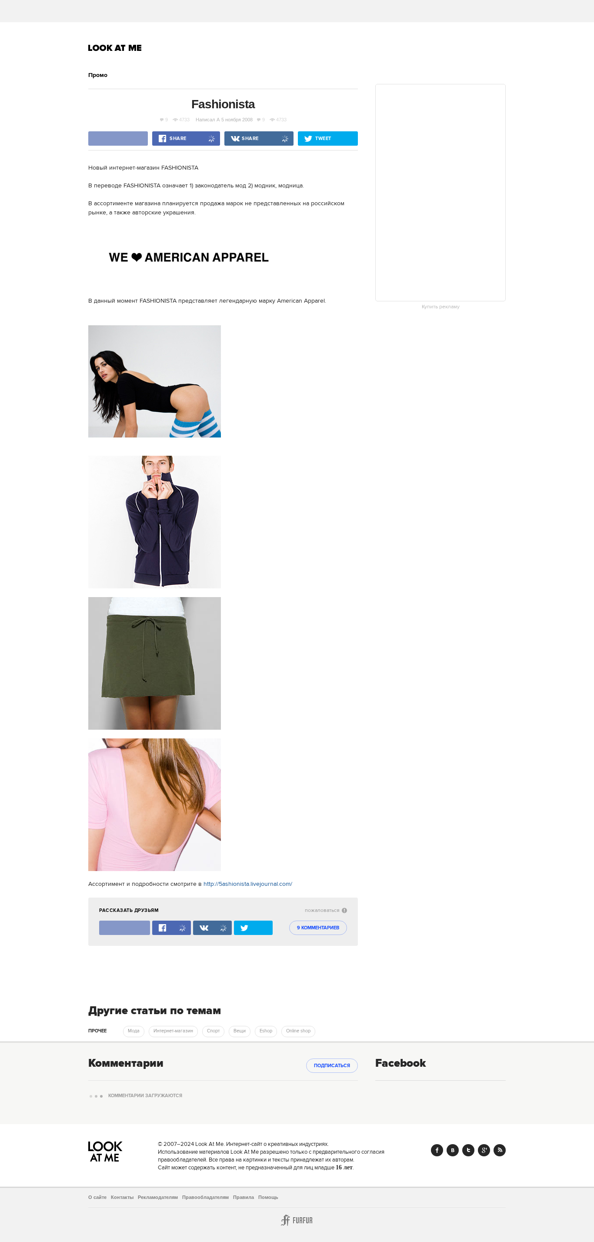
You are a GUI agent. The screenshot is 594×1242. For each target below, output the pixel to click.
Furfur (297, 1220)
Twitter (468, 1150)
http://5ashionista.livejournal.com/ (248, 884)
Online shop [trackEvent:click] (298, 1031)
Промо (97, 75)
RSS (500, 1150)
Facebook (437, 1150)
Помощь (268, 1197)
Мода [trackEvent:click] (134, 1031)
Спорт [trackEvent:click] (213, 1031)
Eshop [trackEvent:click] (266, 1031)
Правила (243, 1197)
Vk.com (453, 1150)
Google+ (484, 1150)
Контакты (122, 1197)
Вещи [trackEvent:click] (240, 1031)
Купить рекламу (441, 307)
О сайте (97, 1197)
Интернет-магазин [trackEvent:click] (173, 1031)
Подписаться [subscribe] (332, 1066)
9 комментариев (318, 928)
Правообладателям (205, 1197)
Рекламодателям (158, 1197)
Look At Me (115, 47)
